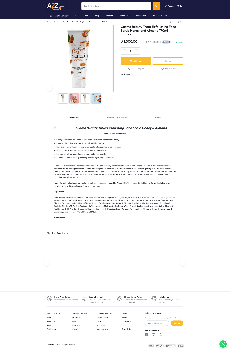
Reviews (159, 117)
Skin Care (57, 22)
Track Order (141, 15)
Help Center (125, 15)
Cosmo (127, 74)
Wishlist (75, 329)
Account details (102, 318)
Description (73, 117)
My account (51, 321)
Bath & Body (127, 35)
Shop (97, 15)
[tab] (73, 117)
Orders (99, 321)
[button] (136, 69)
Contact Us (109, 15)
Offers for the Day (159, 15)
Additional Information (117, 117)
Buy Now (168, 61)
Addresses (101, 325)
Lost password (102, 329)
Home (87, 15)
